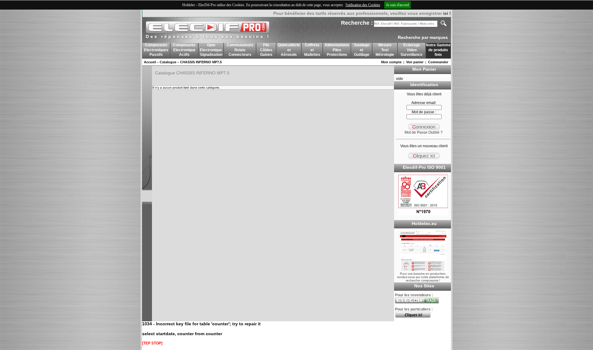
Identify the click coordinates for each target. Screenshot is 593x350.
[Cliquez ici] (413, 316)
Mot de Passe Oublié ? (424, 132)
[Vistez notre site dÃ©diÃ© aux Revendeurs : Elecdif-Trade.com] (417, 302)
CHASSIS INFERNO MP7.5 (201, 62)
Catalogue (168, 62)
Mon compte (391, 62)
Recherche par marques (423, 37)
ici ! (447, 13)
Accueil (150, 62)
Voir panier (414, 62)
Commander (438, 62)
